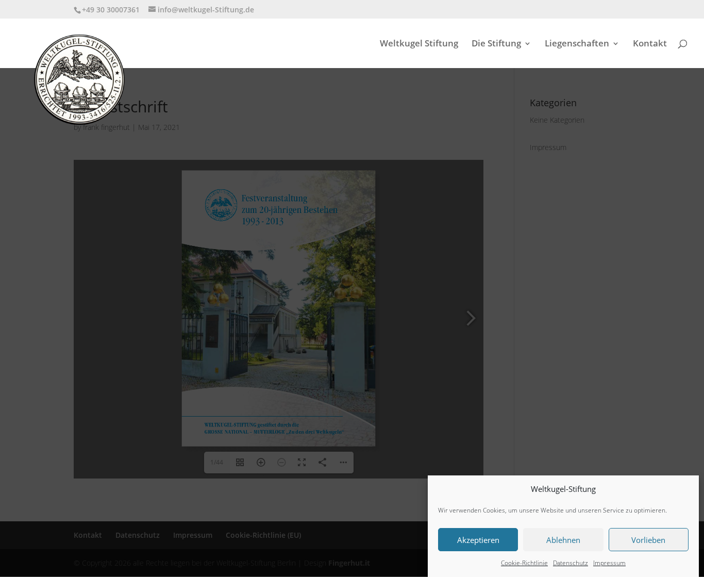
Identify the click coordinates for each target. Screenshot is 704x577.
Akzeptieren (478, 540)
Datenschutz (570, 562)
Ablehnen (563, 540)
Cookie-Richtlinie (524, 562)
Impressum (609, 562)
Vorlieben (648, 540)
